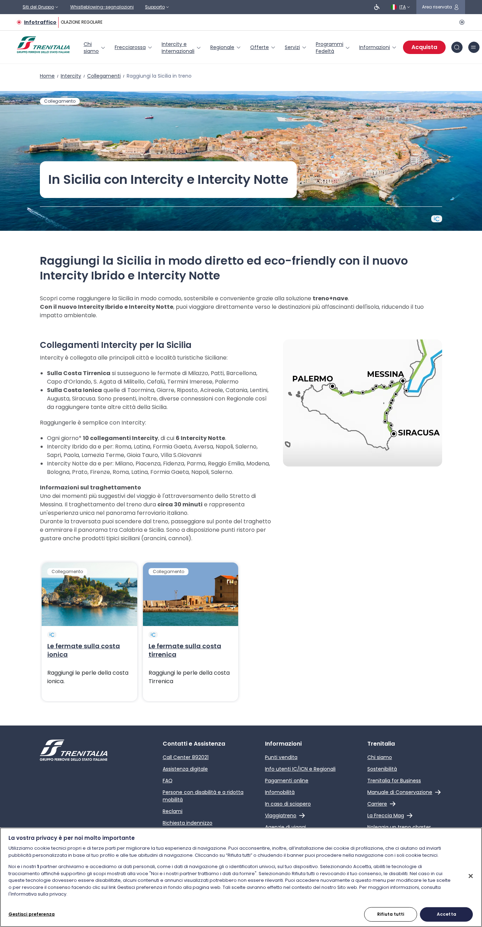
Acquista (424, 47)
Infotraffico (40, 22)
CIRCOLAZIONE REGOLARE (74, 22)
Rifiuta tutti (390, 914)
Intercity (71, 75)
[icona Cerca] (457, 47)
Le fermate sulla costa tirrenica (185, 650)
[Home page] (43, 44)
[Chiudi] (470, 876)
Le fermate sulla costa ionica (83, 650)
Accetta (446, 914)
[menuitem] (95, 48)
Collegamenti (104, 75)
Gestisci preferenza (31, 914)
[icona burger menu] (474, 47)
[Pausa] (461, 22)
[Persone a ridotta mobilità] (376, 7)
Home (47, 75)
